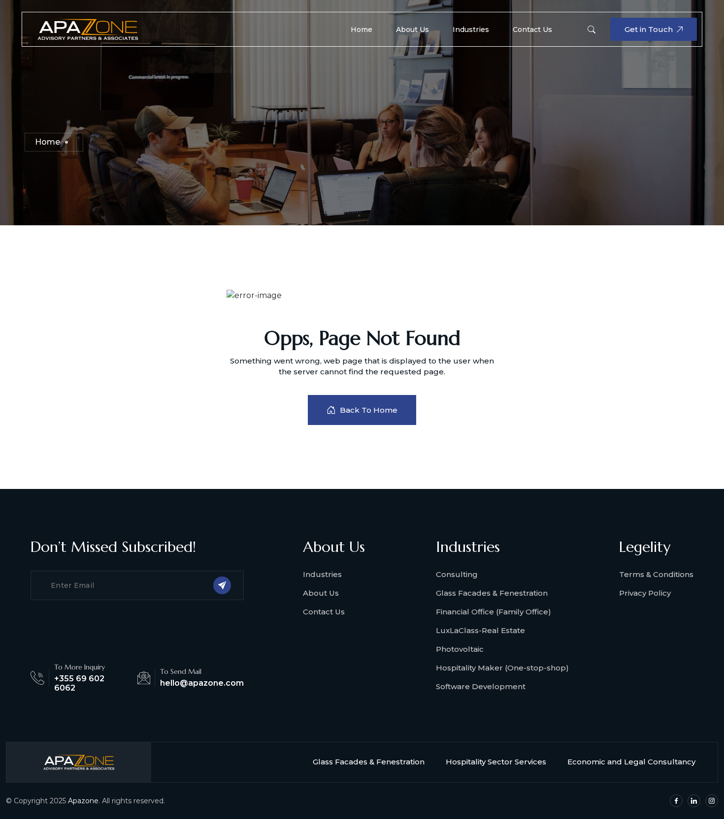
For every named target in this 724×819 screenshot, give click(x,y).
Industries (471, 29)
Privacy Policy (645, 593)
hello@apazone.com (202, 683)
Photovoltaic (460, 649)
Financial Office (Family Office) (493, 611)
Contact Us (532, 29)
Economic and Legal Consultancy (631, 761)
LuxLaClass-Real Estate (480, 630)
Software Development (481, 686)
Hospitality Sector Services (496, 761)
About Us (412, 29)
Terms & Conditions (656, 574)
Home (361, 29)
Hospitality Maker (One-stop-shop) (502, 667)
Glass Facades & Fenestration (492, 593)
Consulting (457, 574)
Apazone (83, 800)
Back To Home (368, 410)
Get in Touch (649, 29)
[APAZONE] (87, 28)
